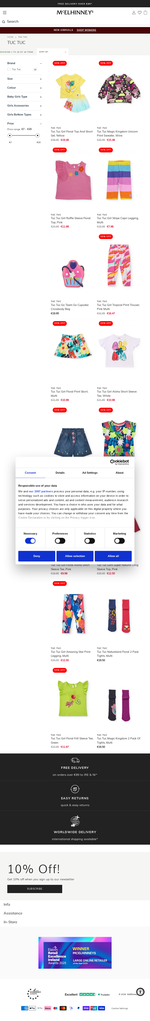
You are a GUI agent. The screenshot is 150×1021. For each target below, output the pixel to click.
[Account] (134, 13)
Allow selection (75, 556)
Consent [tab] (30, 472)
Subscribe (35, 889)
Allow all (113, 556)
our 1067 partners (41, 491)
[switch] (60, 541)
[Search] (3, 21)
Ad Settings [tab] (90, 472)
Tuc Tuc (22, 37)
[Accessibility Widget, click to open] (140, 992)
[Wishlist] (140, 13)
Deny (36, 556)
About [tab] (120, 472)
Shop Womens (86, 30)
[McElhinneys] (75, 13)
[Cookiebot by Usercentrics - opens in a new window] (116, 462)
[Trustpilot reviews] (87, 994)
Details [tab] (60, 472)
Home (10, 37)
